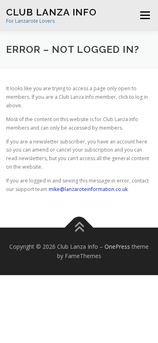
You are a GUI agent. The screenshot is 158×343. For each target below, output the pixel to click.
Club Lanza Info (51, 12)
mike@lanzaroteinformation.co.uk (88, 189)
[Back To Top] (79, 227)
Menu (144, 15)
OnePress (117, 246)
